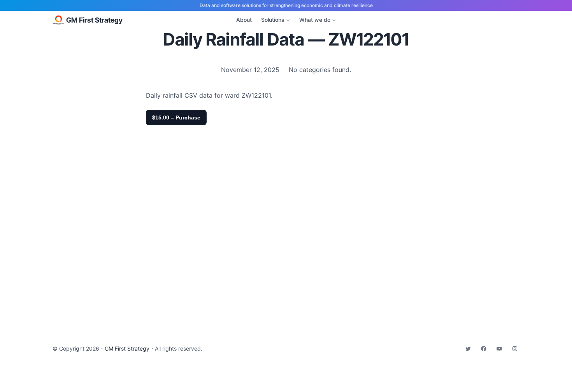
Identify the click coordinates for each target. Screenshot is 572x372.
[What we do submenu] (334, 20)
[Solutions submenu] (288, 20)
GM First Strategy (94, 20)
